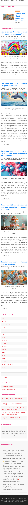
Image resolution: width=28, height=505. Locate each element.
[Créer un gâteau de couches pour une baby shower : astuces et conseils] (14, 222)
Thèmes (25, 38)
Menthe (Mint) (5, 346)
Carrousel (4, 377)
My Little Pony (5, 321)
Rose (3, 318)
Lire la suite (5, 77)
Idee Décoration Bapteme (8, 364)
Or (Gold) (4, 334)
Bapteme (6, 268)
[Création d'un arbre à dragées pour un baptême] (8, 16)
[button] (26, 2)
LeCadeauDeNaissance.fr (8, 389)
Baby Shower (7, 213)
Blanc (3, 371)
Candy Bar (14, 38)
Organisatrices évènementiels (9, 325)
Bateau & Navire (19, 89)
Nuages (4, 343)
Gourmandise (17, 268)
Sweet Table (19, 38)
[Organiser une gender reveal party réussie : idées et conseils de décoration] (14, 169)
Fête (5, 38)
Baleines (4, 349)
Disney (3, 374)
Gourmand (4, 361)
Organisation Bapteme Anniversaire (12, 1)
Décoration (18, 159)
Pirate (3, 331)
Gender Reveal (7, 159)
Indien (3, 355)
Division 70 (22, 501)
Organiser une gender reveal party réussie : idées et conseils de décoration (14, 153)
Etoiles (3, 337)
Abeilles (4, 368)
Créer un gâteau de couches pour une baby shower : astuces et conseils (14, 207)
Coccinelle (4, 328)
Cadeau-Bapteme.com (7, 386)
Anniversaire (6, 89)
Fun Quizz (4, 340)
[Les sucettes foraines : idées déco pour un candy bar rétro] (14, 47)
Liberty (3, 358)
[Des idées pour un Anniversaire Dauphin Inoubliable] (14, 98)
